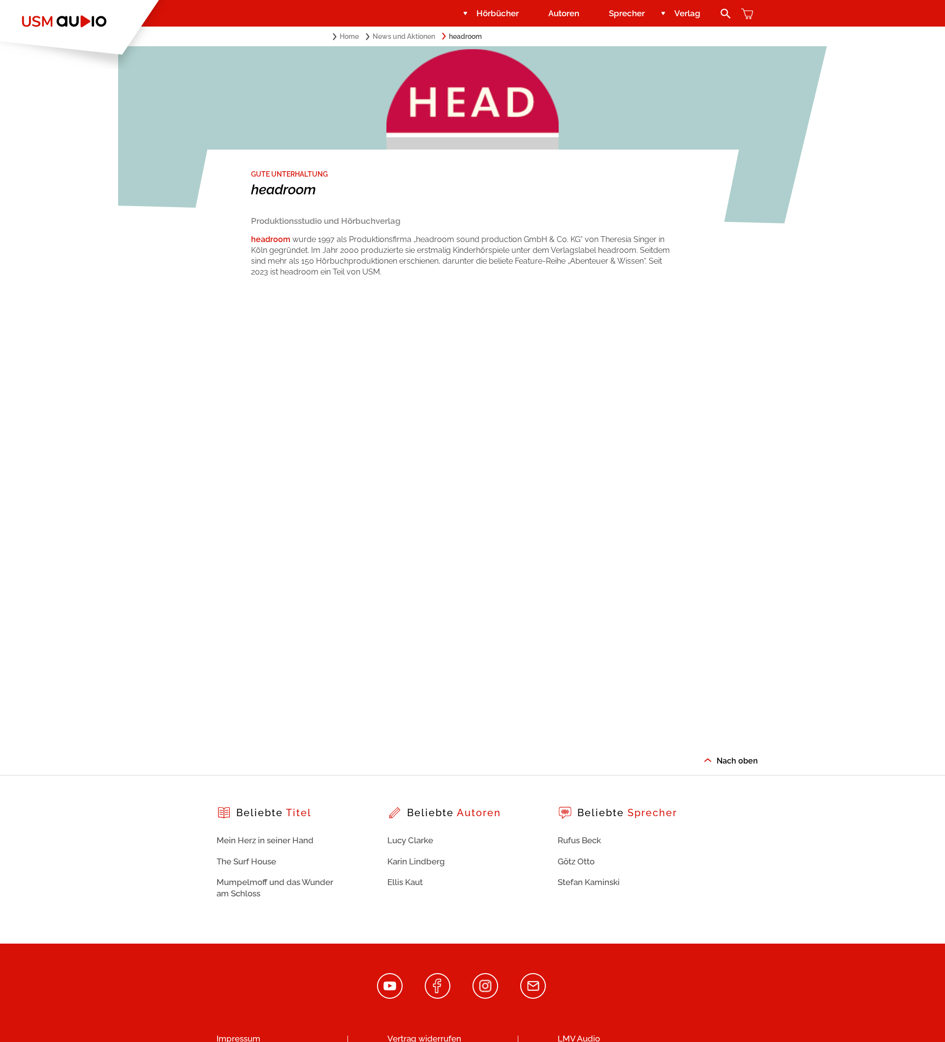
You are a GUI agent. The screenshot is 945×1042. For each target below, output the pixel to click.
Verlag (687, 13)
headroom (270, 239)
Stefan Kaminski (589, 882)
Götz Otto (576, 861)
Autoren (563, 13)
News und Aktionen (404, 36)
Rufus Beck (579, 840)
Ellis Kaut (405, 882)
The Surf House (246, 861)
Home (349, 36)
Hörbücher (497, 13)
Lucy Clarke (410, 840)
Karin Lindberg (416, 861)
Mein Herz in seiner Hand (265, 840)
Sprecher (627, 13)
